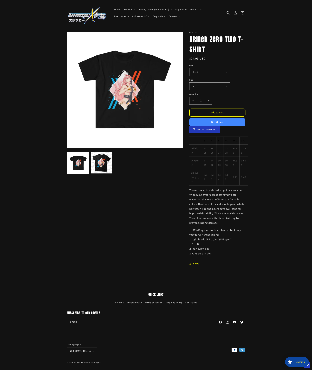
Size (191, 80)
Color (191, 65)
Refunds (119, 302)
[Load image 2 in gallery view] (101, 163)
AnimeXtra (78, 362)
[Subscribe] (121, 322)
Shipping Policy (173, 302)
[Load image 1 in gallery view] (78, 163)
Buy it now (217, 122)
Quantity (193, 94)
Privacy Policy (134, 302)
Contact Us (191, 302)
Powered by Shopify (92, 362)
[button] (129, 9)
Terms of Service (153, 302)
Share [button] (196, 263)
